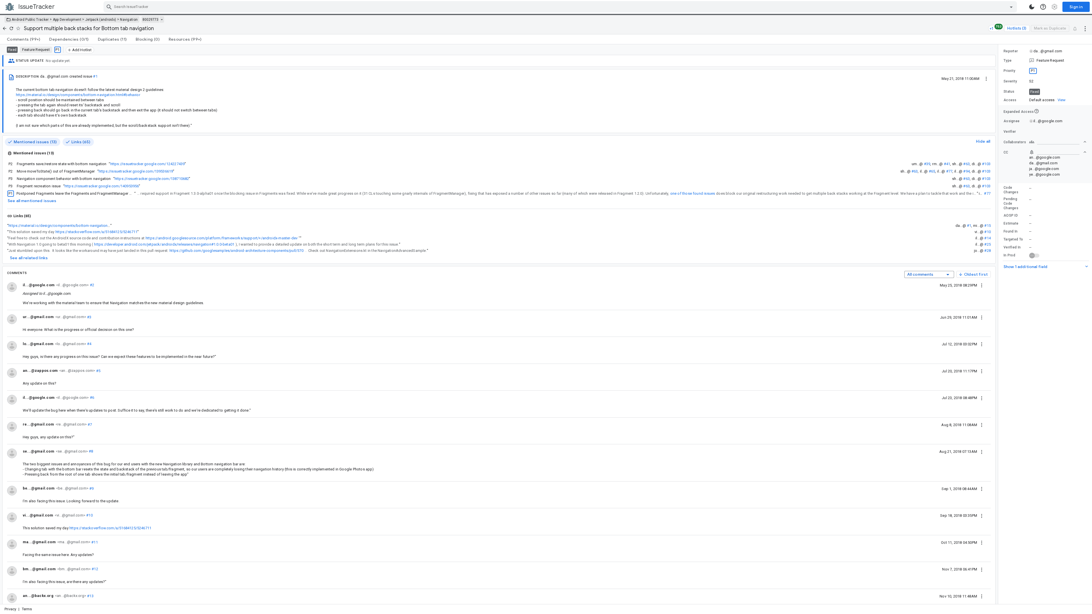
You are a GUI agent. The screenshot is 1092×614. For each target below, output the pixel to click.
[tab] (23, 39)
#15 (987, 225)
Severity (1010, 81)
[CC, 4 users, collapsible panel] (1058, 152)
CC (1006, 152)
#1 (95, 76)
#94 (966, 171)
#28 (987, 250)
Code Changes (1011, 190)
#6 (91, 397)
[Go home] (4, 28)
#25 (987, 244)
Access (1010, 100)
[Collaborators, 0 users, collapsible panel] (1058, 141)
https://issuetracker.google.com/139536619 (136, 171)
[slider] (999, 324)
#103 (986, 164)
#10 (987, 232)
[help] (1043, 7)
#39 (927, 164)
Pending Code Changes (1011, 203)
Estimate (1011, 223)
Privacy (10, 609)
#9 (91, 488)
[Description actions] (986, 78)
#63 (966, 164)
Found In (1010, 231)
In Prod (1009, 255)
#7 (89, 424)
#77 (949, 171)
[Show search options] (1011, 6)
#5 (97, 370)
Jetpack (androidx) (100, 20)
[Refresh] (11, 28)
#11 (94, 542)
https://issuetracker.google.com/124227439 (147, 164)
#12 (94, 569)
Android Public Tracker (30, 20)
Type (1008, 61)
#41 (947, 164)
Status (1009, 92)
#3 (89, 317)
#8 (90, 451)
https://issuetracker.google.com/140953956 (102, 186)
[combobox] (561, 6)
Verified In (1012, 247)
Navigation (129, 20)
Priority (1009, 71)
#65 (932, 171)
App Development (67, 20)
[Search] (109, 6)
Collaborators (1015, 142)
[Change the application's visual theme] (1031, 7)
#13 (90, 596)
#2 (91, 285)
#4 (89, 344)
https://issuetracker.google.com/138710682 (152, 179)
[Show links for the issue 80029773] (161, 19)
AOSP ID (1011, 215)
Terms (27, 609)
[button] (1045, 60)
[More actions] (1085, 28)
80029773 (150, 20)
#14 (987, 238)
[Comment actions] (981, 285)
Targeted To (1013, 239)
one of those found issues (692, 193)
